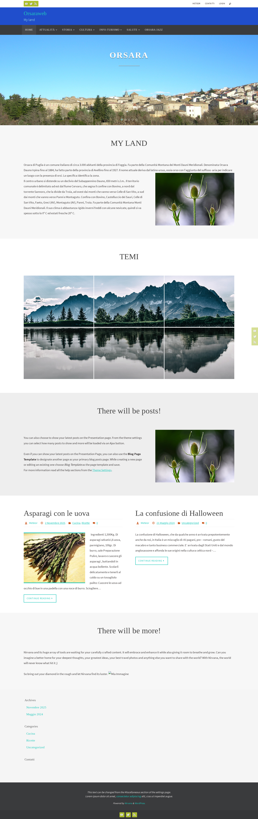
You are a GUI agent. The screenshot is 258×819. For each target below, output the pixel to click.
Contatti (209, 3)
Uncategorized (190, 523)
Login (222, 3)
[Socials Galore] (129, 344)
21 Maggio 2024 (166, 523)
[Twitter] (31, 4)
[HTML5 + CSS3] (199, 340)
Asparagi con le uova (57, 513)
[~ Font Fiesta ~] (199, 290)
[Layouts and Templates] (58, 342)
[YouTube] (26, 4)
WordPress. (140, 803)
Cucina (76, 523)
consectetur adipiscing (128, 796)
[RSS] (35, 4)
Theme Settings (101, 470)
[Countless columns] (58, 286)
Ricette (86, 523)
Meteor (196, 3)
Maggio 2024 (34, 714)
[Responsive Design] (129, 290)
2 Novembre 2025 (55, 523)
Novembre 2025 (36, 707)
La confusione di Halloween (179, 513)
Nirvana (128, 803)
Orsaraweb (35, 13)
